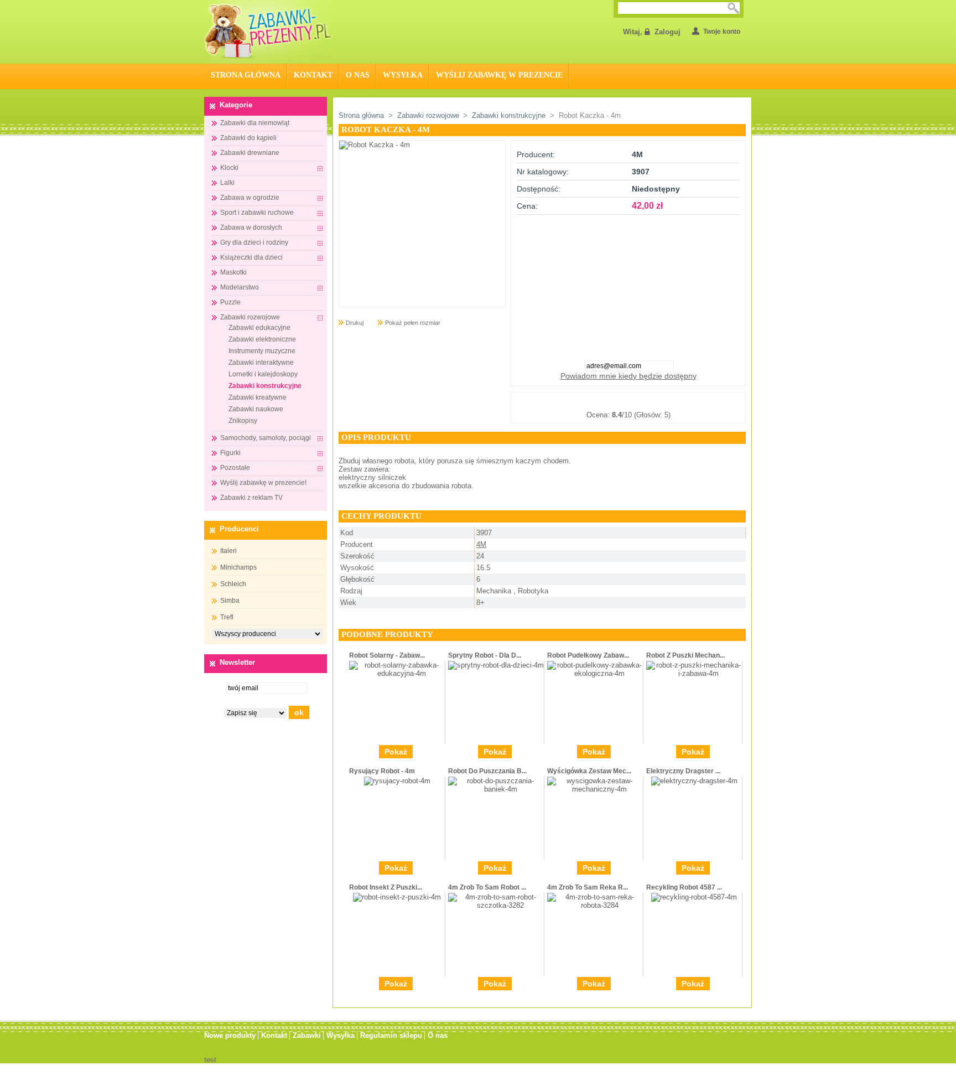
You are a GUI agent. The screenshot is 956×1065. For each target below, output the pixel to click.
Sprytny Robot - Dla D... (484, 655)
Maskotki (233, 272)
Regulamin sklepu (391, 1035)
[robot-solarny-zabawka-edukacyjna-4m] (397, 673)
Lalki (227, 183)
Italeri (228, 551)
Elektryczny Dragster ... (683, 771)
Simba (230, 600)
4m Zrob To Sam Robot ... (487, 887)
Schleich (233, 584)
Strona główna (361, 115)
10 (683, 401)
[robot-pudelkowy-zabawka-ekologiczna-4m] (595, 673)
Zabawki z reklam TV (251, 498)
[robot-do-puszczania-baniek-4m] (496, 789)
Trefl (226, 617)
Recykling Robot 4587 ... (684, 887)
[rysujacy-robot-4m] (397, 781)
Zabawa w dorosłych (251, 227)
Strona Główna (245, 75)
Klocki (229, 168)
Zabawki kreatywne (257, 397)
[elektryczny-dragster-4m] (694, 781)
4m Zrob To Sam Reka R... (587, 887)
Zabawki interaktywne (261, 362)
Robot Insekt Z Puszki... (385, 887)
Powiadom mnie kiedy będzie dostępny (628, 375)
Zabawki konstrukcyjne (265, 386)
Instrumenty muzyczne (261, 351)
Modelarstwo (239, 287)
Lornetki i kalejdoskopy (263, 374)
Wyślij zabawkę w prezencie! (263, 483)
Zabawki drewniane (249, 153)
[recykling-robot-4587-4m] (694, 897)
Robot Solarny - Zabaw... (387, 655)
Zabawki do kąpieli (248, 138)
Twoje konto (721, 31)
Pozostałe (235, 468)
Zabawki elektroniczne (262, 339)
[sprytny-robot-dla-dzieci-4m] (496, 665)
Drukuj (354, 322)
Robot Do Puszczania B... (487, 771)
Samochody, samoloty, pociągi (265, 438)
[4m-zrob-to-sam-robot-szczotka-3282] (496, 905)
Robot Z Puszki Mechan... (685, 655)
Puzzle (230, 302)
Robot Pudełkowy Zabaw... (588, 655)
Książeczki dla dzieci (251, 257)
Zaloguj (667, 32)
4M (481, 544)
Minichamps (238, 567)
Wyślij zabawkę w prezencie (499, 75)
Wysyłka (403, 75)
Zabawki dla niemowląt (254, 123)
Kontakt (313, 75)
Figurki (230, 453)
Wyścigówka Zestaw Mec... (589, 771)
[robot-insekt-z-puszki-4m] (397, 897)
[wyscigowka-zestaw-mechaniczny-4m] (595, 789)
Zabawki (307, 1035)
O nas (358, 75)
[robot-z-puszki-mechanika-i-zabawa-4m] (694, 673)
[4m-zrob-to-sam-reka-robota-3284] (595, 905)
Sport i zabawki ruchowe (257, 212)
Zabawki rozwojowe (250, 317)
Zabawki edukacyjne (259, 328)
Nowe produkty (230, 1035)
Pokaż (396, 751)
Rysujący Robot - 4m (382, 771)
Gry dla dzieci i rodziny (254, 242)
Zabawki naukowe (255, 409)
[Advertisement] (628, 284)
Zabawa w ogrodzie (249, 197)
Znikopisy (242, 421)
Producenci (239, 529)
